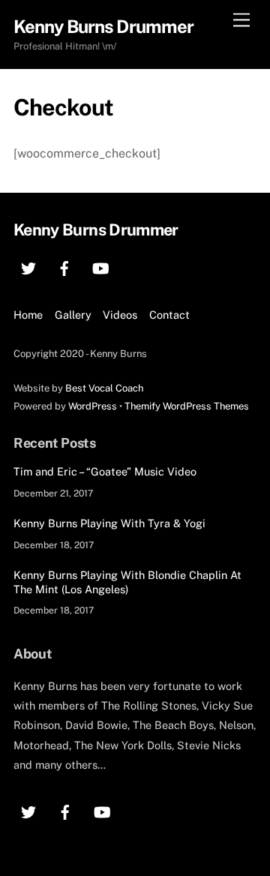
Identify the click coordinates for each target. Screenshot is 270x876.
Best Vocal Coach (104, 388)
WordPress (92, 406)
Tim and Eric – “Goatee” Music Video (105, 471)
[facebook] (65, 266)
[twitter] (29, 266)
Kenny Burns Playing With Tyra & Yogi (110, 523)
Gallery (73, 314)
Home (28, 314)
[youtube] (101, 266)
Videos (120, 314)
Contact (169, 314)
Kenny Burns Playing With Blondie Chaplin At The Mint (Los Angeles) (128, 582)
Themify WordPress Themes (186, 406)
